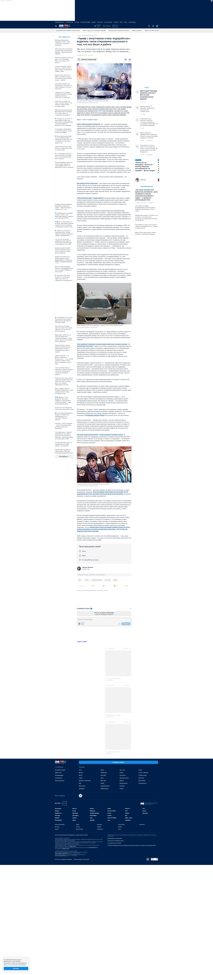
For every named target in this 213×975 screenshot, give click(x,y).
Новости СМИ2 (82, 641)
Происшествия (124, 669)
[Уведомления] (153, 26)
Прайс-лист (58, 663)
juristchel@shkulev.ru (93, 738)
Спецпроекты (142, 674)
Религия (122, 677)
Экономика (141, 671)
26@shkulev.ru (73, 737)
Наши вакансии (59, 671)
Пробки (116, 22)
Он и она (122, 661)
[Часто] (80, 551)
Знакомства (69, 22)
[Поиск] (149, 26)
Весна (80, 666)
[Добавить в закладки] (125, 59)
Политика (122, 666)
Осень (121, 663)
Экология (141, 669)
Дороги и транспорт (85, 671)
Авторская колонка (97, 580)
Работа (122, 671)
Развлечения (123, 674)
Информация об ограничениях (114, 729)
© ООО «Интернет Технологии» (81, 750)
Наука (102, 674)
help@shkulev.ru (65, 739)
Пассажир (107, 580)
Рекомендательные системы (114, 734)
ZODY (121, 22)
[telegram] (80, 686)
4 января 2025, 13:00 (82, 55)
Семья (121, 679)
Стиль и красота (143, 663)
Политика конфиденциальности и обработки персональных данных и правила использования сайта (131, 736)
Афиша (94, 22)
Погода (77, 22)
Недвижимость (59, 22)
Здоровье (82, 679)
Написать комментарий (88, 59)
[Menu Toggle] (56, 26)
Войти (82, 624)
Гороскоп (100, 22)
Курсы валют (108, 22)
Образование (104, 679)
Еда (80, 674)
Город (80, 669)
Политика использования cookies (115, 731)
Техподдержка (59, 666)
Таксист (87, 580)
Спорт (140, 661)
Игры (125, 22)
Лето (102, 669)
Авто (80, 661)
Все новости (64, 37)
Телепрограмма (85, 22)
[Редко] (80, 556)
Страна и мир (142, 666)
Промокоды (132, 22)
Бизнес (81, 663)
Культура (103, 666)
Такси (79, 580)
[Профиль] (157, 26)
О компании (58, 669)
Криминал (104, 663)
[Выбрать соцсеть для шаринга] (129, 59)
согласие (9, 964)
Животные (82, 677)
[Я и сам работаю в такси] (80, 560)
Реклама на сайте (60, 661)
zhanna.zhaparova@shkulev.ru (62, 744)
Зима (102, 661)
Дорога (115, 580)
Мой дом (103, 671)
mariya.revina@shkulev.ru (60, 746)
